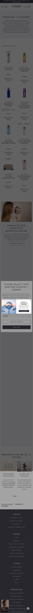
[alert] (16, 306)
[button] (30, 300)
